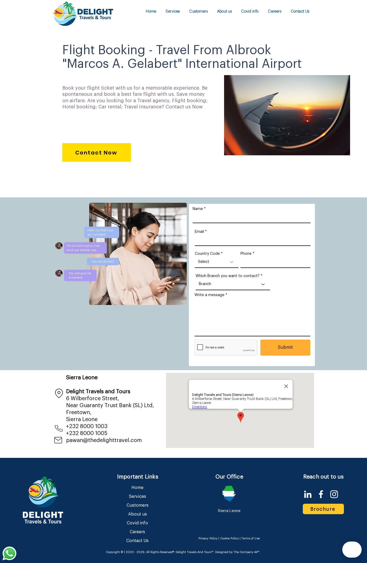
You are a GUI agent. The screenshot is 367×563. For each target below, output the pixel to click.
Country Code (207, 254)
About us (137, 514)
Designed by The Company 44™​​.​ (237, 552)
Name (198, 209)
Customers (138, 505)
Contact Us (137, 541)
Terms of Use (250, 538)
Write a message (209, 295)
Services (137, 496)
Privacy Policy (208, 538)
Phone (245, 254)
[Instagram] (334, 494)
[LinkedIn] (308, 494)
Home (137, 487)
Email (199, 232)
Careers (137, 532)
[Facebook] (321, 494)
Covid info (137, 523)
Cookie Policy (229, 538)
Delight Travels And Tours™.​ (195, 552)
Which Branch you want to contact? (228, 276)
